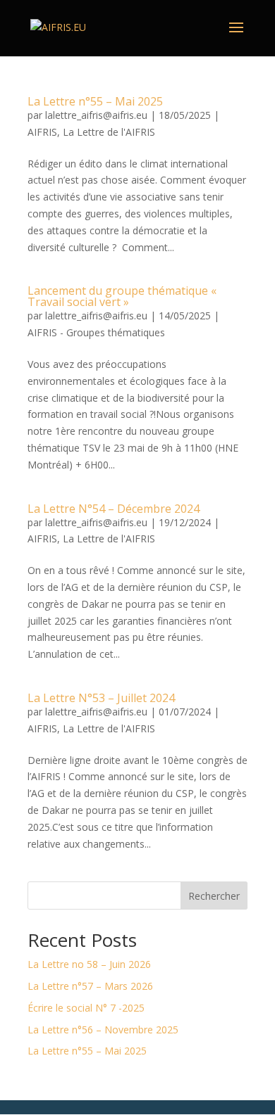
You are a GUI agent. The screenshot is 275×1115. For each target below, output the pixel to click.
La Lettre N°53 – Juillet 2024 (101, 698)
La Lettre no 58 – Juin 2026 (89, 964)
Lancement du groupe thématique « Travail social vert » (122, 296)
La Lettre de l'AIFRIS (109, 132)
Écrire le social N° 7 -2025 (86, 1007)
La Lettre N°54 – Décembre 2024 (114, 508)
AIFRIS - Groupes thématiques (96, 332)
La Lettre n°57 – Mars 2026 (90, 986)
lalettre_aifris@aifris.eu (96, 115)
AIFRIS (42, 132)
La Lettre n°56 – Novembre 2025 (103, 1029)
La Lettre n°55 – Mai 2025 (95, 101)
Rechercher (214, 896)
